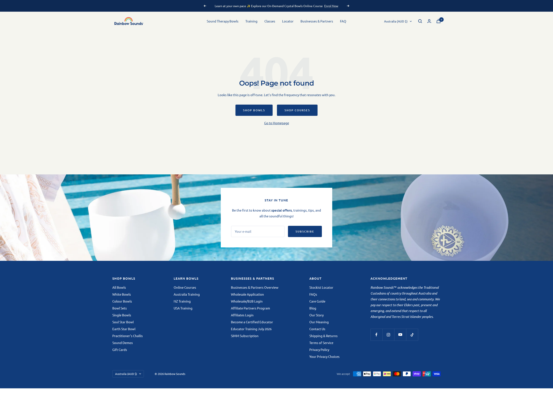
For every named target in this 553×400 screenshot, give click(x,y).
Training (251, 21)
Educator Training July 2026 (251, 329)
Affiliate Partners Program (250, 308)
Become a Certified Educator (252, 322)
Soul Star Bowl (123, 322)
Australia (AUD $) (396, 21)
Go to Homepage (276, 123)
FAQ (343, 21)
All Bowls (119, 287)
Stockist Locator (321, 287)
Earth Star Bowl (123, 329)
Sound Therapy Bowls (222, 21)
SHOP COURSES (297, 110)
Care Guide (317, 301)
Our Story (316, 315)
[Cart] (438, 21)
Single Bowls (121, 315)
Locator (288, 21)
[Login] (429, 21)
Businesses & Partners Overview (254, 287)
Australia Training (187, 294)
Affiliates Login (242, 315)
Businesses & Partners (316, 21)
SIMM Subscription (245, 336)
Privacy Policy (319, 349)
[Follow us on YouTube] (400, 335)
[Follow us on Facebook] (376, 335)
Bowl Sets (119, 308)
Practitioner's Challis (127, 336)
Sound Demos (122, 343)
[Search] (420, 21)
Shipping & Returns (323, 336)
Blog (312, 308)
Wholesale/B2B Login (247, 301)
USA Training (183, 308)
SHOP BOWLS (254, 110)
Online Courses (185, 287)
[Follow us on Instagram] (388, 335)
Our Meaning (319, 322)
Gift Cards (119, 349)
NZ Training (182, 301)
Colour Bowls (122, 301)
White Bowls (121, 294)
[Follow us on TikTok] (412, 335)
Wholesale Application (247, 294)
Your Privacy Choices (324, 356)
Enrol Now (331, 6)
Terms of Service (321, 343)
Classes (269, 21)
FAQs (313, 294)
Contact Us (317, 329)
